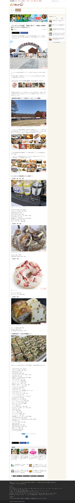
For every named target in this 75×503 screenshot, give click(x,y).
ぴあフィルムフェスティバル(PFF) (41, 498)
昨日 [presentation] (56, 18)
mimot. (24, 1)
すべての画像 (43, 125)
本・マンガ (37, 488)
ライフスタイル (11, 493)
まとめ (14, 494)
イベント (12, 12)
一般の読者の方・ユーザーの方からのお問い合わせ (17, 483)
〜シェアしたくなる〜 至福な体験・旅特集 (31, 494)
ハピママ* (16, 1)
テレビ (11, 488)
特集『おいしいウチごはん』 (20, 494)
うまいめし (28, 1)
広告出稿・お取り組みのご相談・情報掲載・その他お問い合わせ (46, 482)
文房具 (44, 493)
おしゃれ (20, 489)
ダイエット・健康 (37, 493)
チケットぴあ (11, 498)
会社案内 (10, 482)
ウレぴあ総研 (12, 1)
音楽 (13, 488)
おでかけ (25, 493)
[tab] (51, 18)
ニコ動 (34, 488)
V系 (15, 488)
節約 (33, 493)
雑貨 (46, 493)
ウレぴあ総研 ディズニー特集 (20, 1)
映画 (20, 488)
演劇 (31, 488)
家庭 (14, 489)
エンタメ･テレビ (11, 487)
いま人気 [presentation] (51, 18)
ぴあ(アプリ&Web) (17, 498)
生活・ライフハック (18, 493)
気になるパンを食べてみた (29, 433)
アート (47, 488)
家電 (41, 493)
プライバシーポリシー (16, 482)
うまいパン (32, 1)
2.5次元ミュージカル (27, 488)
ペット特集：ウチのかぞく (41, 494)
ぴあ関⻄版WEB (27, 498)
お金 (22, 493)
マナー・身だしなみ (29, 493)
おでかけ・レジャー (24, 489)
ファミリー (11, 489)
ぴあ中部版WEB (32, 498)
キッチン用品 (50, 493)
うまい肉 (36, 1)
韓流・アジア (57, 488)
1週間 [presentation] (62, 18)
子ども (17, 489)
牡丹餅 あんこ (15, 29)
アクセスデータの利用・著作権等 (25, 482)
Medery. (40, 1)
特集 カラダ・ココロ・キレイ (50, 494)
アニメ (23, 488)
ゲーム (41, 488)
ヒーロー (61, 488)
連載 (12, 494)
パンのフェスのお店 (17, 12)
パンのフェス (18, 10)
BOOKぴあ (22, 498)
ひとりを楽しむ (54, 493)
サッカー (53, 488)
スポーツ (50, 488)
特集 (10, 494)
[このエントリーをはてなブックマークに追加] (28, 443)
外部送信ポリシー (33, 482)
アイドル (18, 488)
